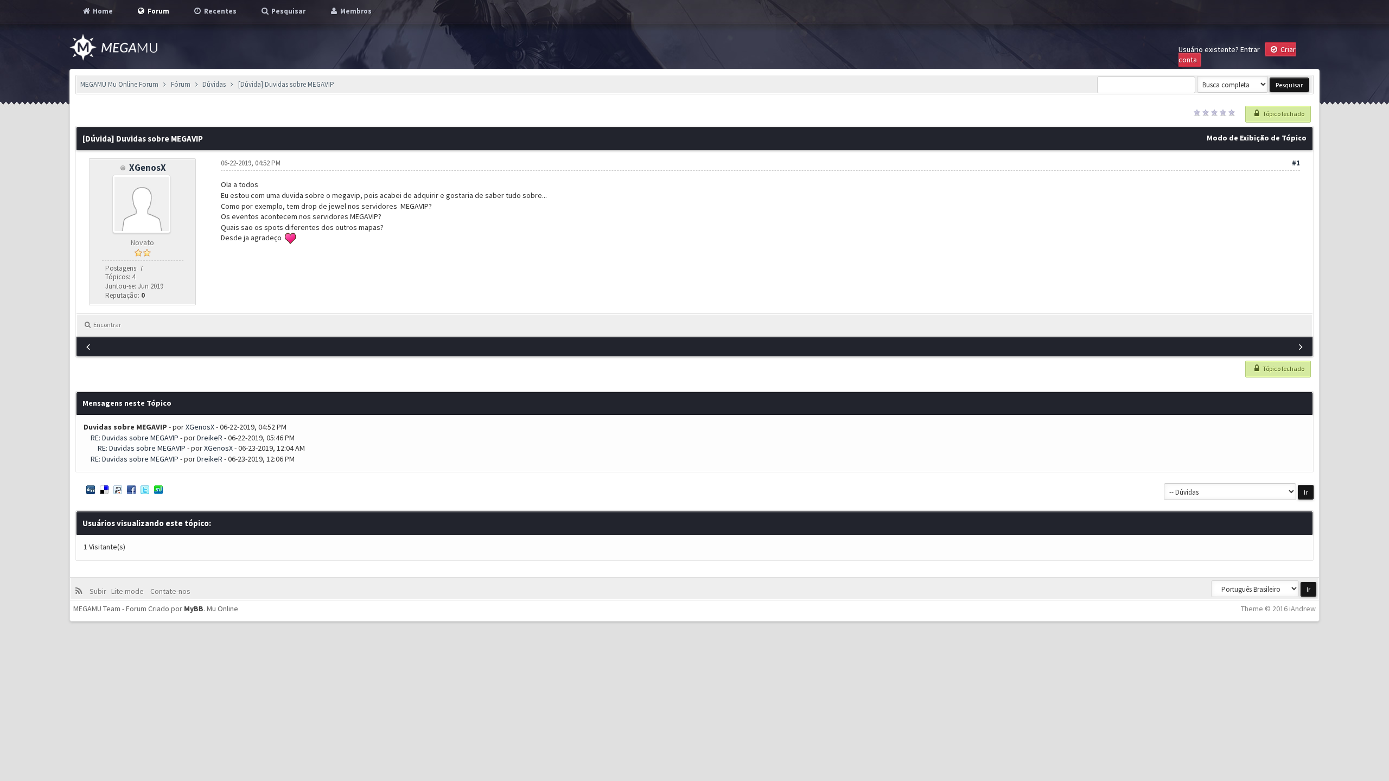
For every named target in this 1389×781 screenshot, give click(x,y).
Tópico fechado (1282, 114)
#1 (1296, 163)
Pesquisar (287, 11)
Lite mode (129, 591)
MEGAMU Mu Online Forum (119, 84)
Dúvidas (214, 84)
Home (102, 11)
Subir (100, 591)
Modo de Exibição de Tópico (1257, 138)
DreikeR (209, 438)
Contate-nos (169, 591)
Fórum (180, 84)
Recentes (219, 11)
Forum (157, 11)
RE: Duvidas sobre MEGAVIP (135, 438)
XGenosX (147, 168)
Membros (355, 11)
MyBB (193, 608)
